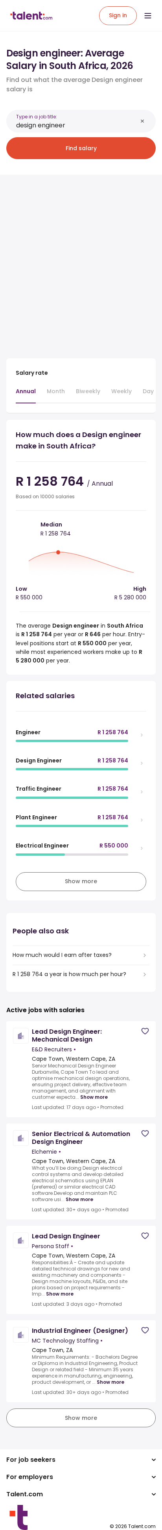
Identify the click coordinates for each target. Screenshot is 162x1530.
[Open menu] (148, 15)
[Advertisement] (81, 262)
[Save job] (145, 1031)
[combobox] (76, 125)
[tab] (26, 395)
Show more (94, 1097)
